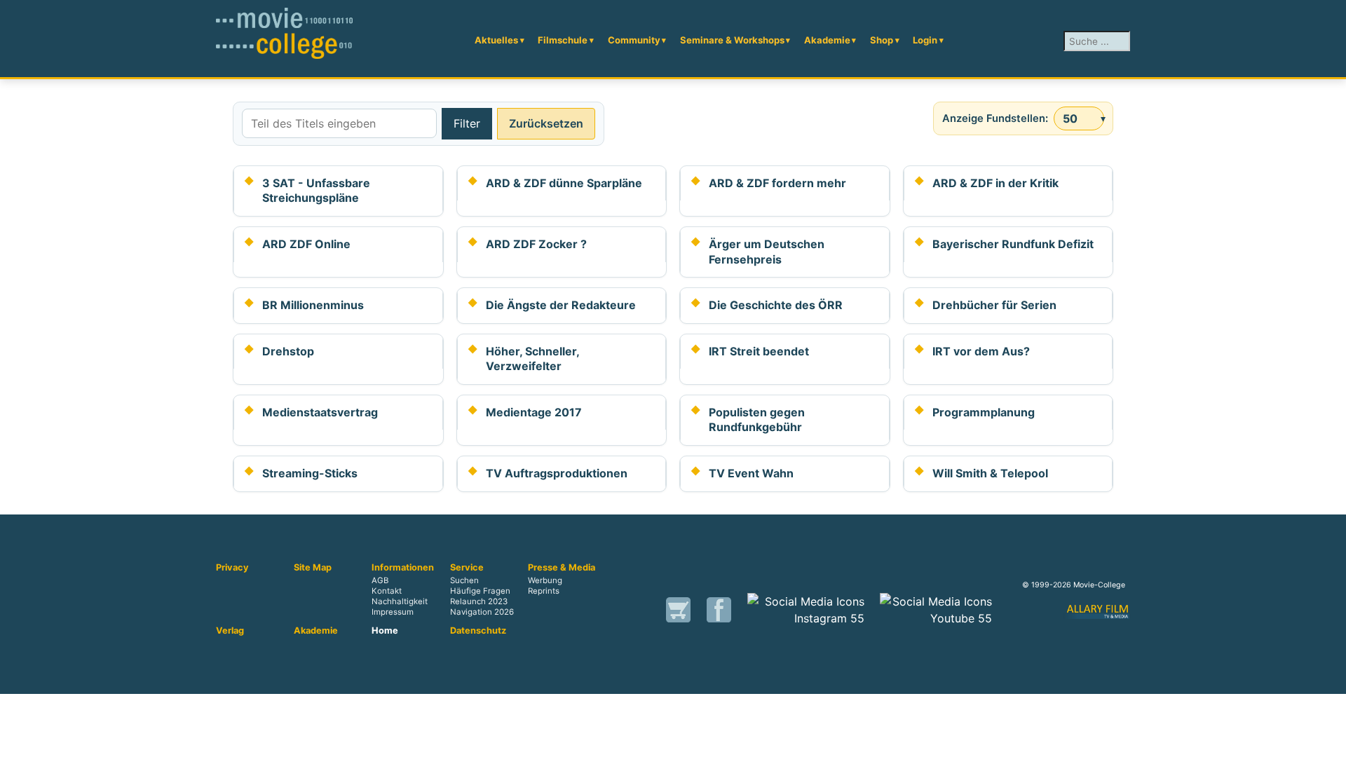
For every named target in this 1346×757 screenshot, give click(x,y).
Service (467, 568)
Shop (881, 40)
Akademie (827, 40)
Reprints (543, 591)
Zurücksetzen (546, 123)
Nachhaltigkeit (400, 601)
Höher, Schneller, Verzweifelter (532, 359)
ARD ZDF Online (306, 244)
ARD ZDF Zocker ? (536, 244)
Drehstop (288, 351)
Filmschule (562, 40)
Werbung (545, 580)
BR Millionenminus (313, 305)
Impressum (393, 612)
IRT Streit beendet (759, 351)
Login (925, 40)
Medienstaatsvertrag (320, 412)
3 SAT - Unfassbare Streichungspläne (316, 190)
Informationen (403, 568)
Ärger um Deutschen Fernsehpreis (766, 251)
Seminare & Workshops (732, 40)
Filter (467, 123)
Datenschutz (478, 631)
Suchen (464, 580)
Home (385, 631)
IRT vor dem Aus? (981, 351)
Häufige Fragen (480, 591)
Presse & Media (561, 568)
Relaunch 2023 (479, 601)
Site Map (313, 568)
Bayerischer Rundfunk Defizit (1013, 244)
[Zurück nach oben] (1328, 739)
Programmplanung (983, 412)
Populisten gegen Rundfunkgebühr (757, 420)
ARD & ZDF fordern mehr (777, 183)
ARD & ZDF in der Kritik (995, 183)
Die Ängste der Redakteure (561, 305)
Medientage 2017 (534, 412)
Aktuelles (496, 40)
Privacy (232, 568)
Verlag (230, 631)
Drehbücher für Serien (994, 305)
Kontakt (387, 591)
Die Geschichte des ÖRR (776, 305)
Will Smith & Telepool (990, 473)
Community (634, 40)
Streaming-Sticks (310, 473)
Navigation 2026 (482, 612)
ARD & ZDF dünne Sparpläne (564, 183)
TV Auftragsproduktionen (556, 473)
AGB (380, 580)
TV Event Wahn (751, 473)
